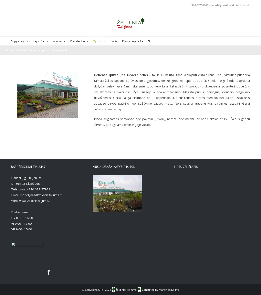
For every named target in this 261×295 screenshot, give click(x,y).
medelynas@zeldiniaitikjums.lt (231, 5)
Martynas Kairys (169, 290)
